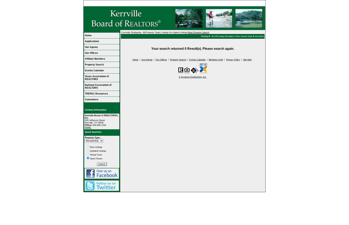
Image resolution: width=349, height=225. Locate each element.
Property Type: (92, 137)
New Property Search (198, 32)
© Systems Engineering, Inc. (193, 77)
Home (261, 3)
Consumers (91, 99)
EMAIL (88, 127)
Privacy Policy (233, 59)
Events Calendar (94, 70)
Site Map (247, 59)
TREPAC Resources (96, 93)
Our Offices (91, 53)
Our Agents (91, 47)
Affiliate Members (95, 58)
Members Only (216, 59)
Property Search (94, 64)
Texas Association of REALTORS (97, 78)
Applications (92, 41)
